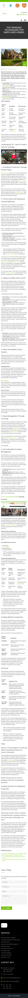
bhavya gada (5, 69)
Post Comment (6, 908)
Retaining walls (16, 428)
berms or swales (22, 181)
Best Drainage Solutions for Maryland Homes (12, 855)
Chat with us (23, 14)
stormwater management (10, 525)
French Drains (5, 86)
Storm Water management (7, 948)
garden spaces (21, 583)
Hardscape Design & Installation (8, 937)
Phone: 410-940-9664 (8, 974)
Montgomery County (15, 261)
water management (12, 130)
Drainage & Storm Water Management (9, 944)
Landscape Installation (6, 952)
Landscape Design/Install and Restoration (10, 939)
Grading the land (5, 173)
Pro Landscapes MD (10, 497)
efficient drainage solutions (12, 438)
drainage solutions (10, 273)
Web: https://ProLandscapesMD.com (11, 981)
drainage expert (10, 253)
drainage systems (13, 431)
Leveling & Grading (5, 946)
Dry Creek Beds (6, 97)
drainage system (20, 192)
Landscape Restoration (6, 955)
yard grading (10, 760)
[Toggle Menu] (25, 20)
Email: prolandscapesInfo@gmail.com (11, 977)
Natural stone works (5, 957)
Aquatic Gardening (5, 942)
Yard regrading (5, 547)
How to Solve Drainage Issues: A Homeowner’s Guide (14, 853)
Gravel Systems (5, 380)
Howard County (4, 261)
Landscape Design (5, 950)
